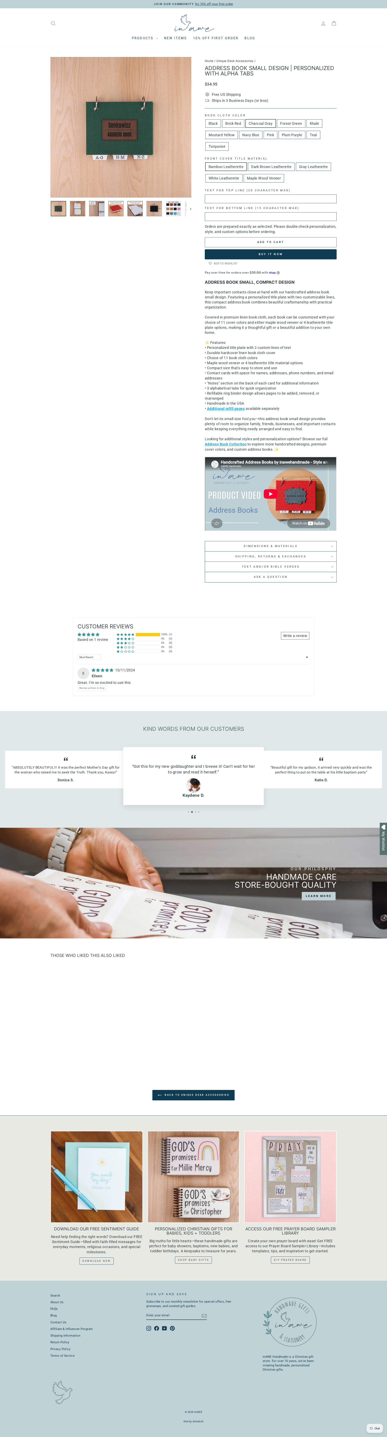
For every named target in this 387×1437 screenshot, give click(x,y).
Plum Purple (292, 135)
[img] (103, 670)
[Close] (380, 671)
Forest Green (291, 123)
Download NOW (96, 1261)
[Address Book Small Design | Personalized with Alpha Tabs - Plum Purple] (101, 1056)
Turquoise (217, 146)
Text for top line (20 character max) (248, 190)
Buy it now (271, 254)
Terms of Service (62, 1356)
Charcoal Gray (261, 123)
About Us (57, 1302)
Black (213, 123)
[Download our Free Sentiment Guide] (96, 1177)
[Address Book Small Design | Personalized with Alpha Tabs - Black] (57, 1056)
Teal (313, 135)
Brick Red (233, 123)
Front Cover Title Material (236, 158)
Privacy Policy (60, 1349)
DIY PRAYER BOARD (290, 1260)
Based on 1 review (93, 639)
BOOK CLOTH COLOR (225, 115)
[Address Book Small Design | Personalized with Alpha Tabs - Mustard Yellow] (84, 1056)
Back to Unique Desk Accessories (196, 1095)
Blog (249, 38)
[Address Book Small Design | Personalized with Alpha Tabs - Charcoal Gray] (68, 1056)
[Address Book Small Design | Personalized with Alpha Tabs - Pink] (95, 1056)
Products (143, 38)
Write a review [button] (295, 636)
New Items (175, 38)
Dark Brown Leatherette (271, 167)
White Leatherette (224, 178)
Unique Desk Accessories (234, 61)
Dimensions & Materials (271, 546)
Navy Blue (250, 135)
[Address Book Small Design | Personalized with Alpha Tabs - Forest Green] (74, 1056)
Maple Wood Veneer (264, 178)
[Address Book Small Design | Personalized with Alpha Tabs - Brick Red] (63, 1056)
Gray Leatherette (313, 167)
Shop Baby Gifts (193, 1260)
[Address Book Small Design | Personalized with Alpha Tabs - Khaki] (79, 1056)
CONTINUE (354, 761)
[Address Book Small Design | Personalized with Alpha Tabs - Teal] (106, 1056)
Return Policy (59, 1342)
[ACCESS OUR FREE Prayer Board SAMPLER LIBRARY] (290, 1177)
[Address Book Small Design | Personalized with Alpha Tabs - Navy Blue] (90, 1056)
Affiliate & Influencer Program (71, 1329)
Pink (270, 135)
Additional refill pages (226, 408)
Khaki (314, 123)
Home (209, 61)
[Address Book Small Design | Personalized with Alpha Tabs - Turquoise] (112, 1056)
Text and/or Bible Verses (271, 566)
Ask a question (271, 577)
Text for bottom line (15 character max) (252, 208)
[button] (125, 634)
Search (55, 1295)
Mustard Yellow (222, 135)
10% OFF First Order (216, 38)
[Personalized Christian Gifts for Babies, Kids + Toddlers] (193, 1177)
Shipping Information (65, 1335)
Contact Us (58, 1322)
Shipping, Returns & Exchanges (270, 556)
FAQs (54, 1309)
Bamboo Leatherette (226, 167)
